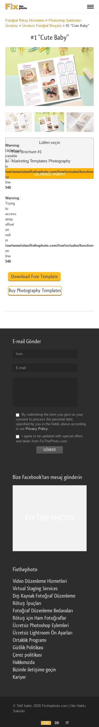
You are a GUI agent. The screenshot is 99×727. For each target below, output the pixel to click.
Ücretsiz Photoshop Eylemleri (41, 625)
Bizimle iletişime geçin (34, 669)
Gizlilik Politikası (28, 647)
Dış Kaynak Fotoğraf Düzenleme (44, 596)
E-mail (21, 368)
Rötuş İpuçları (27, 603)
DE (57, 723)
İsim (19, 354)
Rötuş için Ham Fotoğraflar (39, 618)
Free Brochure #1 (27, 151)
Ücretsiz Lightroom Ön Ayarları (42, 633)
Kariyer (19, 677)
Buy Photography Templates (35, 290)
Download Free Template (34, 276)
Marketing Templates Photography (41, 161)
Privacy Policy (37, 429)
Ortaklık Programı (29, 640)
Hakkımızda (24, 662)
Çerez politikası (27, 655)
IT (67, 723)
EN (46, 723)
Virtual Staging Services (35, 588)
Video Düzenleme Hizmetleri (40, 581)
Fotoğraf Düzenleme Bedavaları (43, 610)
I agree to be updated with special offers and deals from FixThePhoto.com (49, 438)
